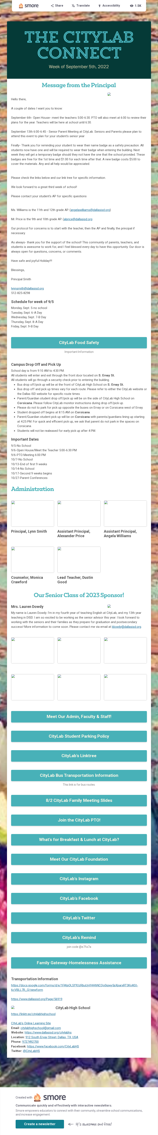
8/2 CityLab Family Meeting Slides (79, 800)
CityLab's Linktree (79, 755)
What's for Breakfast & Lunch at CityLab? (79, 839)
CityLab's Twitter (79, 917)
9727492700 (30, 1042)
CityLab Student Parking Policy (79, 736)
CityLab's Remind (79, 937)
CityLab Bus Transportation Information (79, 775)
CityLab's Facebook (79, 898)
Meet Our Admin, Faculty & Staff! (79, 716)
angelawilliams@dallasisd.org (90, 210)
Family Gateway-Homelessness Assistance (79, 962)
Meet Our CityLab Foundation (79, 859)
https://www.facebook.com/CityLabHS (53, 1046)
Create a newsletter (40, 1124)
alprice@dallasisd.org (78, 219)
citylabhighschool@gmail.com (41, 1028)
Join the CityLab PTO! (79, 820)
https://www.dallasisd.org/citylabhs (48, 1032)
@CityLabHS (31, 1051)
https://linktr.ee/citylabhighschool (33, 1014)
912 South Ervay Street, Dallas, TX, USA (52, 1037)
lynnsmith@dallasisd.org (27, 288)
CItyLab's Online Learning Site (31, 1023)
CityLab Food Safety (79, 342)
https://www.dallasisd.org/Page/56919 (36, 999)
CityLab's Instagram (79, 878)
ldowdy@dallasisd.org (126, 627)
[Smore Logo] (29, 5)
